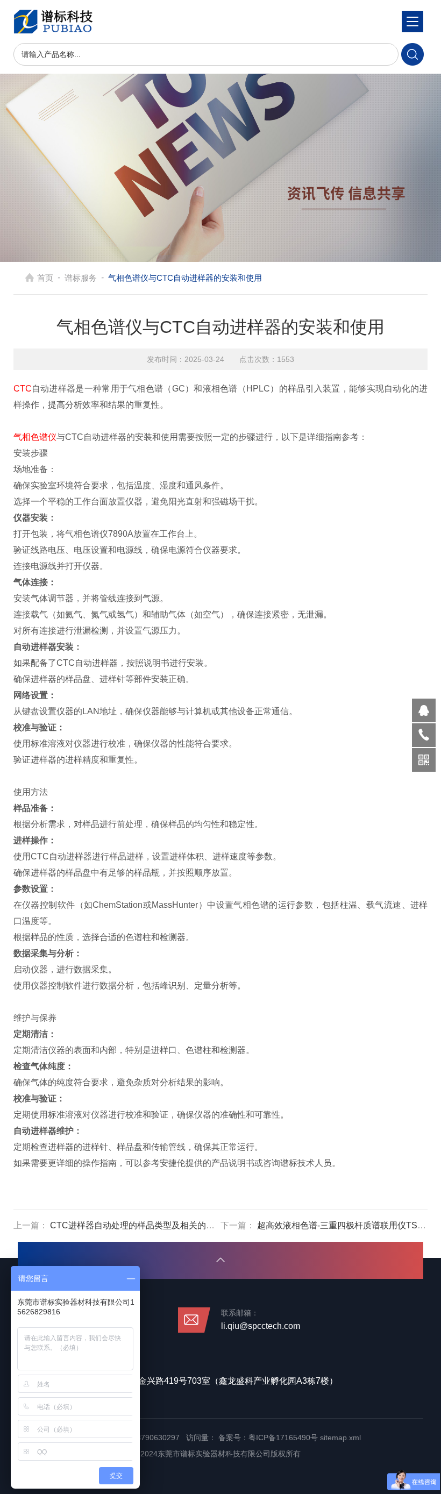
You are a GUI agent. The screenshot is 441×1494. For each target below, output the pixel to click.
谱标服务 (81, 277)
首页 (45, 277)
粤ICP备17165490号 (283, 1437)
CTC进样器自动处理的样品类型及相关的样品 (136, 1225)
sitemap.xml (340, 1437)
